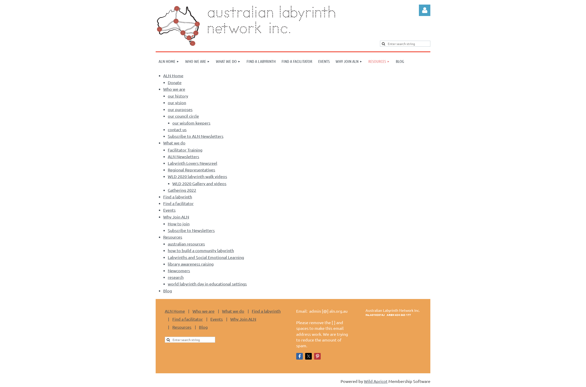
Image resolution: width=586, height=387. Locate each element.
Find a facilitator (178, 203)
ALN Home (173, 75)
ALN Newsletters (183, 156)
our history (178, 95)
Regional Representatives (191, 169)
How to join (179, 223)
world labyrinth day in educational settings (207, 283)
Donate (175, 82)
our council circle (183, 116)
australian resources (186, 243)
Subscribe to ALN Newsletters (195, 136)
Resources (172, 237)
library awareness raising (191, 264)
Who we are (174, 89)
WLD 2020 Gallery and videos (199, 183)
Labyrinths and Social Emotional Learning (206, 257)
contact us (177, 129)
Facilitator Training (185, 149)
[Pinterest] (317, 356)
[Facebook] (299, 356)
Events (169, 210)
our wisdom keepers (191, 122)
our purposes (180, 109)
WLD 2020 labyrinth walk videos (197, 176)
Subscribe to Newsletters (191, 230)
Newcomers (179, 270)
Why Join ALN (176, 216)
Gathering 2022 (182, 190)
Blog (167, 290)
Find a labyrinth (177, 196)
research (176, 277)
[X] (308, 356)
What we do (174, 142)
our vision (177, 102)
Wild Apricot (376, 381)
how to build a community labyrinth (201, 250)
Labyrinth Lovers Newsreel (192, 163)
